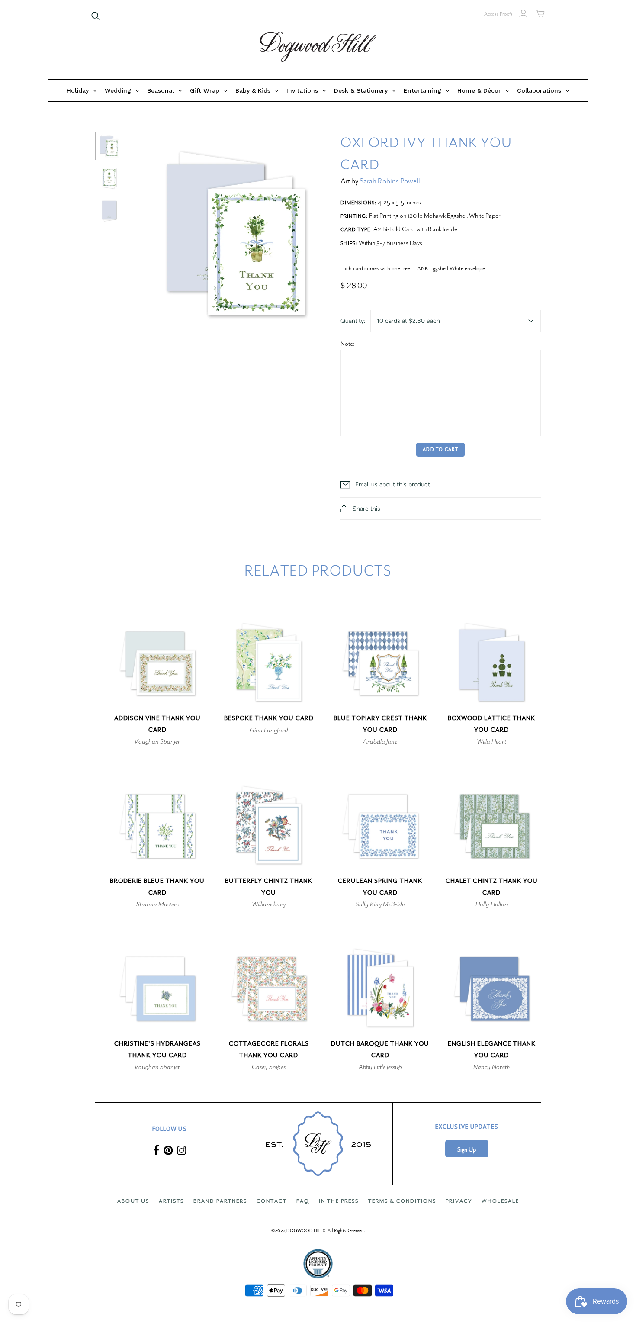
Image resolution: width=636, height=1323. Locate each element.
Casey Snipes (269, 1066)
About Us (133, 1200)
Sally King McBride (380, 904)
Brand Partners (220, 1200)
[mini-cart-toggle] (540, 13)
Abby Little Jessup (380, 1066)
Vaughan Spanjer (157, 741)
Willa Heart (491, 741)
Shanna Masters (157, 904)
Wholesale (500, 1200)
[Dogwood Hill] (318, 47)
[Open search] (95, 16)
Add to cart (440, 449)
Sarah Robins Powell (390, 181)
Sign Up (466, 1150)
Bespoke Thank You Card (269, 718)
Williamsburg (269, 904)
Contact (272, 1200)
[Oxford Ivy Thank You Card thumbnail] (109, 146)
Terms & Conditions (402, 1200)
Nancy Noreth (491, 1066)
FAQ (302, 1200)
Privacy (459, 1200)
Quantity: (352, 321)
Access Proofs (498, 13)
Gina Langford (269, 730)
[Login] (523, 13)
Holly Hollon (491, 904)
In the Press (339, 1200)
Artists (171, 1200)
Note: (347, 343)
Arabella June (380, 741)
